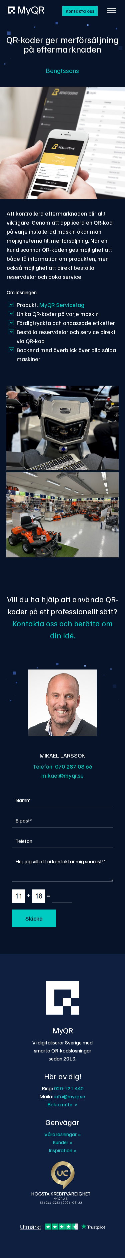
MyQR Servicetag (61, 304)
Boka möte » (62, 1104)
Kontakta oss (80, 11)
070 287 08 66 (73, 766)
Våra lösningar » (62, 1134)
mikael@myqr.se (62, 775)
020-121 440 (69, 1088)
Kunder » (63, 1142)
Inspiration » (63, 1150)
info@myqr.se (69, 1096)
